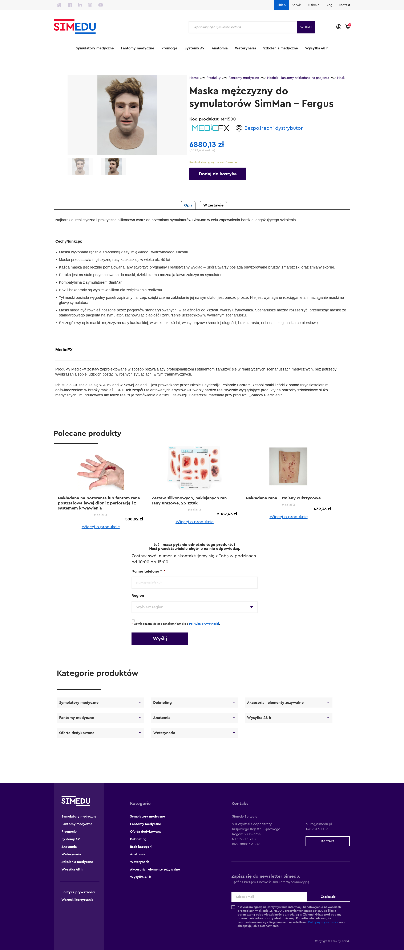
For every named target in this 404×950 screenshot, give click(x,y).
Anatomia (220, 48)
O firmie (313, 5)
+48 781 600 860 (318, 829)
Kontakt (344, 5)
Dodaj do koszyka (218, 174)
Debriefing (162, 702)
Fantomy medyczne (137, 48)
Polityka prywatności (78, 892)
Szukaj (306, 27)
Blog (329, 5)
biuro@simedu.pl (319, 824)
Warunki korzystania (77, 899)
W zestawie (213, 205)
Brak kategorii (141, 846)
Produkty (214, 77)
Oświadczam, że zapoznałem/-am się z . (176, 623)
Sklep (282, 5)
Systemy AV (195, 48)
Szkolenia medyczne (280, 48)
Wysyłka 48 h (316, 48)
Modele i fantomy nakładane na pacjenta (298, 77)
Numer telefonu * (148, 571)
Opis (188, 205)
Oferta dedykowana (76, 733)
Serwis (297, 5)
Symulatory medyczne (95, 48)
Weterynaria (245, 48)
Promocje (169, 48)
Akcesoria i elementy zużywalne (275, 702)
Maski (341, 77)
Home (194, 77)
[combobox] (195, 607)
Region (138, 595)
